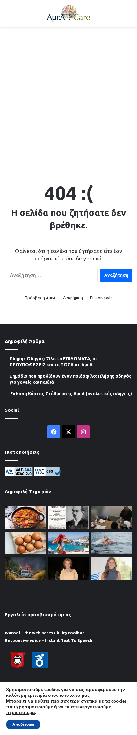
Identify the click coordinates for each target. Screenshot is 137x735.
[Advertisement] (68, 101)
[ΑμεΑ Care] (68, 13)
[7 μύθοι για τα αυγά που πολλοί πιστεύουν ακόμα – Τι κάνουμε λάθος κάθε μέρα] (25, 543)
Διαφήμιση (73, 298)
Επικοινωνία (101, 298)
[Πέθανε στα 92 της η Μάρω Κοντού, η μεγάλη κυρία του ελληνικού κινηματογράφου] (68, 568)
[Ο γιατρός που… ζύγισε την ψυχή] (68, 517)
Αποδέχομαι (23, 724)
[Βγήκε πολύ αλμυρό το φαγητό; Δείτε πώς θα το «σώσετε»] (25, 517)
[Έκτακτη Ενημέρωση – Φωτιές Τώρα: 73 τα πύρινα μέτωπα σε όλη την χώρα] (25, 568)
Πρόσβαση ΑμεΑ (40, 298)
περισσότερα (20, 713)
